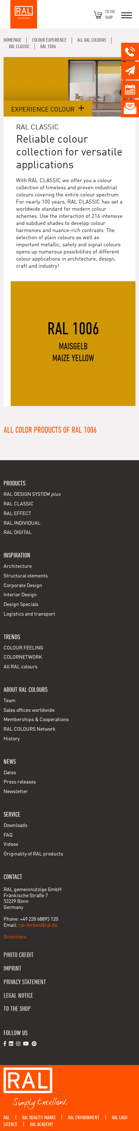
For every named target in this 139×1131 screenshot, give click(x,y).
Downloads (15, 825)
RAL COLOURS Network (30, 729)
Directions (15, 937)
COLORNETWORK (23, 657)
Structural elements (26, 576)
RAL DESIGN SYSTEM (32, 494)
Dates (10, 772)
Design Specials (21, 604)
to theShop (110, 15)
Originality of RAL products (33, 854)
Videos (11, 844)
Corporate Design (23, 585)
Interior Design (20, 594)
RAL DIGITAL (18, 532)
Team (9, 700)
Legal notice (18, 995)
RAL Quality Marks (39, 1117)
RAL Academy (41, 1124)
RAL (7, 1117)
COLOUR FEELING (23, 648)
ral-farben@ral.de (38, 925)
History (12, 738)
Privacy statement (25, 982)
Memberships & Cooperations (36, 719)
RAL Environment (83, 1117)
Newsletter (16, 791)
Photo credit (19, 955)
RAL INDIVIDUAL (22, 523)
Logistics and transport (29, 614)
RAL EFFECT (17, 513)
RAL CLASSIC (19, 504)
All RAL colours (20, 666)
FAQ (8, 835)
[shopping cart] (98, 15)
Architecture (18, 566)
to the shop (17, 1009)
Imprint (12, 968)
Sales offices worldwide (29, 710)
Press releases (20, 782)
